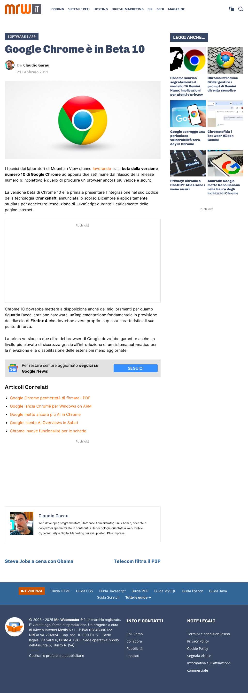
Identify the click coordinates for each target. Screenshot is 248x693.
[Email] (156, 65)
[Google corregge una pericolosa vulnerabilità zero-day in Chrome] (188, 113)
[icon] (231, 9)
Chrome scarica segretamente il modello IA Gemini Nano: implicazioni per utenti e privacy (186, 86)
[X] (111, 65)
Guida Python (192, 591)
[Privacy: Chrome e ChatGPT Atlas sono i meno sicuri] (188, 163)
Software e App (22, 36)
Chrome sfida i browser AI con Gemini (220, 136)
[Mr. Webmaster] (14, 627)
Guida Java (218, 591)
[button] (240, 8)
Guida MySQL (165, 591)
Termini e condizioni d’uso (208, 634)
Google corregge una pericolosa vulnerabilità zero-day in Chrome (187, 138)
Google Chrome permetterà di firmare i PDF (50, 397)
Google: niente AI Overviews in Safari (44, 422)
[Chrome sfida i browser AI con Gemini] (225, 113)
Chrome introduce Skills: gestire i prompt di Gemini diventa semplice (223, 84)
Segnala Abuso (199, 655)
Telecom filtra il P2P (137, 561)
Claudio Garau (36, 65)
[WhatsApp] (133, 65)
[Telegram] (144, 65)
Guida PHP (140, 591)
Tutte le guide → (138, 597)
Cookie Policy (197, 648)
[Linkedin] (122, 65)
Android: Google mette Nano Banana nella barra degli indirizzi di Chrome (224, 187)
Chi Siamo (134, 634)
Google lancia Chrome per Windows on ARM (51, 406)
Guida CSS (84, 591)
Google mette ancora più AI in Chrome (45, 414)
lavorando (102, 168)
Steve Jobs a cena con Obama (39, 561)
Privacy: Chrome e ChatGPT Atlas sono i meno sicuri (187, 185)
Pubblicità (134, 648)
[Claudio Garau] (11, 65)
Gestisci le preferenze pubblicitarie (56, 655)
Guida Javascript (112, 591)
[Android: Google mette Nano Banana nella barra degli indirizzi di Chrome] (225, 163)
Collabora (134, 641)
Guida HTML (60, 591)
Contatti (132, 655)
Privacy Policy (198, 641)
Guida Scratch (108, 597)
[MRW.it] (23, 9)
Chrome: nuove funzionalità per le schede (48, 430)
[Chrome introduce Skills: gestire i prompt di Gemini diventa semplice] (225, 60)
